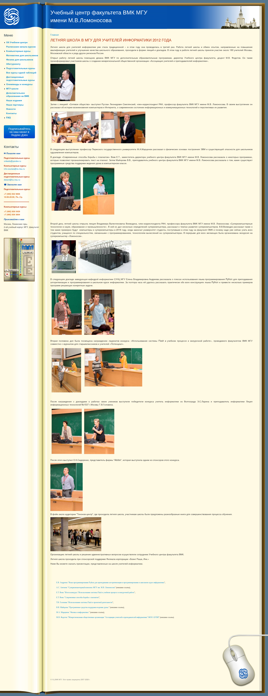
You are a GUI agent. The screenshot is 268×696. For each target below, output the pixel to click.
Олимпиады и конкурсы (19, 84)
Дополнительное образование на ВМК (17, 94)
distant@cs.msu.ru (12, 179)
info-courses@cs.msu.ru (14, 168)
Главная (54, 34)
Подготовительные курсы (20, 68)
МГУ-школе (12, 88)
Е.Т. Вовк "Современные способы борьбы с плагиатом (77, 597)
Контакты (11, 113)
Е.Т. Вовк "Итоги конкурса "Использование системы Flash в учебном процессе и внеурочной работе (95, 592)
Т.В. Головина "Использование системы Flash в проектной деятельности (84, 602)
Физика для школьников (19, 59)
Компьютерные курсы (18, 50)
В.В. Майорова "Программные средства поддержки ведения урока (82, 607)
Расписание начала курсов (21, 46)
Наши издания (14, 100)
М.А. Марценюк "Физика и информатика (72, 612)
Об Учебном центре (17, 42)
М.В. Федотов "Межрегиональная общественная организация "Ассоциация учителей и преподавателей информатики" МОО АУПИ (107, 617)
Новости (11, 108)
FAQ (8, 117)
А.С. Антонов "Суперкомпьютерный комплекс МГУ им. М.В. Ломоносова (85, 587)
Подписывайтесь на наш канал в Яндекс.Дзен (19, 132)
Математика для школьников (22, 55)
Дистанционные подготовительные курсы (20, 78)
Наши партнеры (15, 104)
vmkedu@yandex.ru (12, 161)
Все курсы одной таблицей (21, 72)
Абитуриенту (13, 63)
